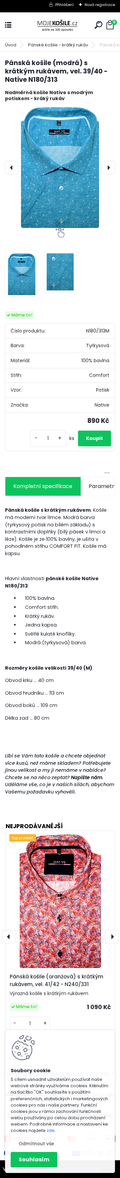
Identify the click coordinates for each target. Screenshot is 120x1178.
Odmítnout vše (36, 1144)
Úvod (10, 45)
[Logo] (60, 25)
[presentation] (11, 167)
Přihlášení (64, 4)
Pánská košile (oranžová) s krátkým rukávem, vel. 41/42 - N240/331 (56, 980)
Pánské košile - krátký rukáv (58, 45)
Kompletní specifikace (42, 486)
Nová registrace (100, 4)
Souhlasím (34, 1159)
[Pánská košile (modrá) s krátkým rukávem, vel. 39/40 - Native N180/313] (60, 167)
